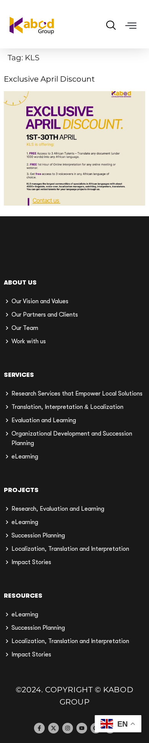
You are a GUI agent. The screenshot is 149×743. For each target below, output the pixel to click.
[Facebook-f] (39, 728)
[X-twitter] (53, 728)
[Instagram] (67, 728)
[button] (131, 25)
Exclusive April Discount (49, 79)
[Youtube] (81, 728)
